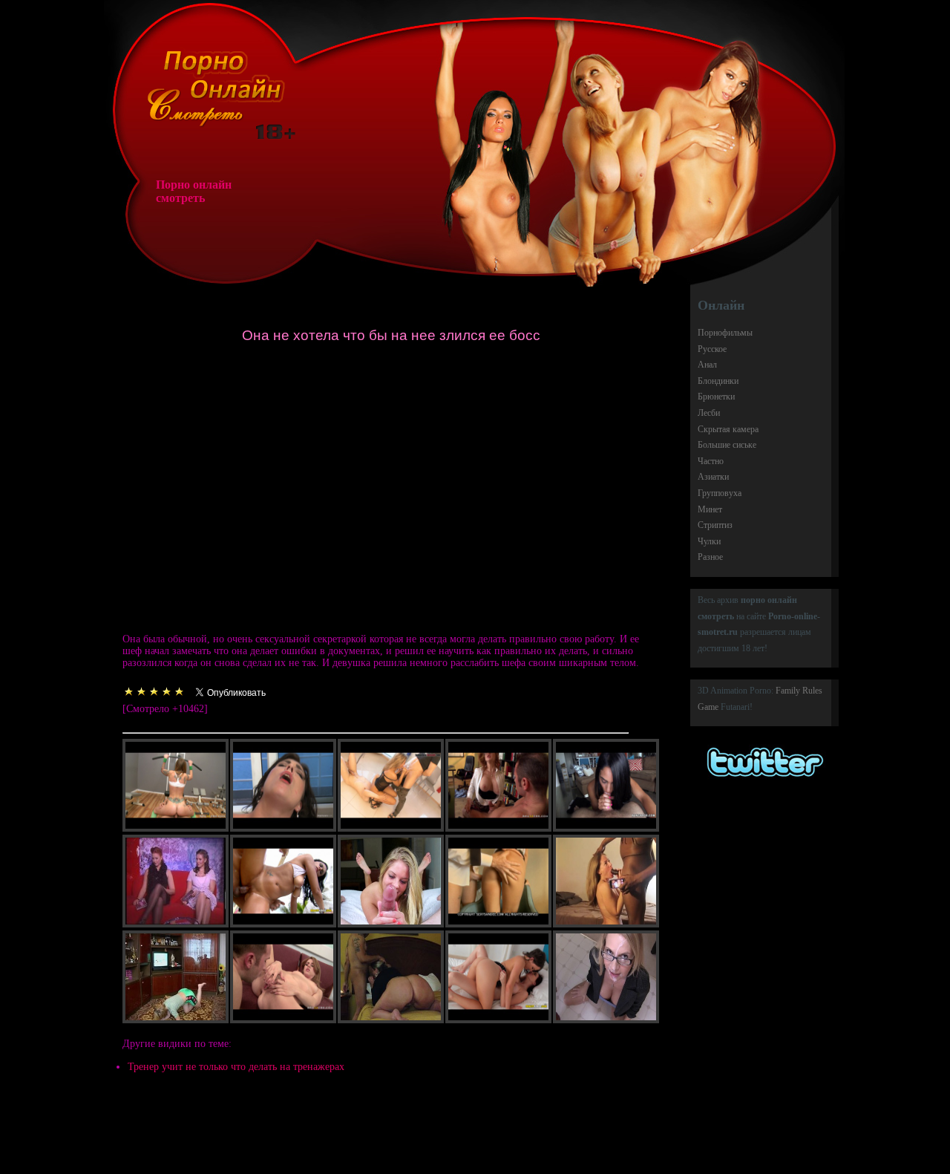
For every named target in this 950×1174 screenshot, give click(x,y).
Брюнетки (716, 396)
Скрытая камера (728, 429)
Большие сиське (727, 445)
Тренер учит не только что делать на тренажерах (236, 1066)
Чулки (709, 541)
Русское (712, 349)
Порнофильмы (725, 332)
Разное (710, 557)
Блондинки (718, 381)
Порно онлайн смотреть (194, 191)
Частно (711, 461)
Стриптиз (715, 525)
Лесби (709, 413)
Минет (710, 509)
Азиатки (713, 477)
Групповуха (719, 493)
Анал (707, 364)
